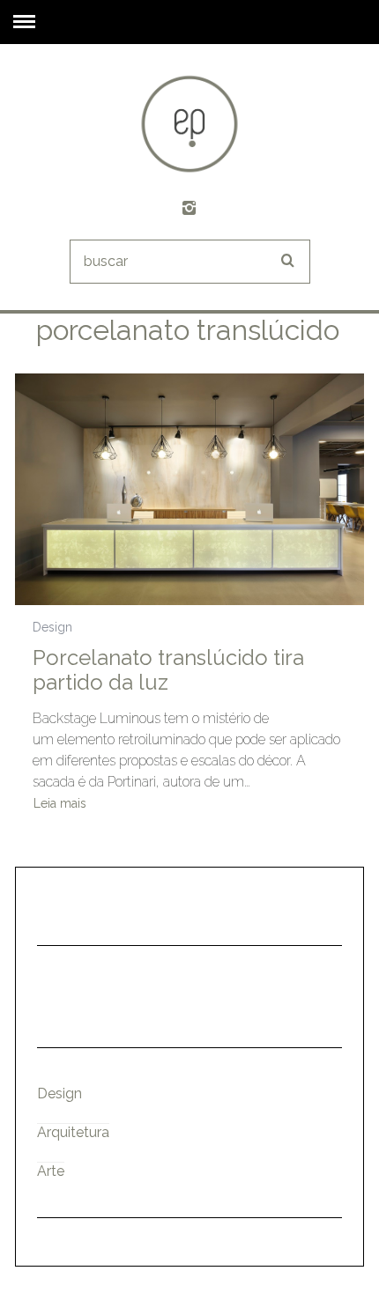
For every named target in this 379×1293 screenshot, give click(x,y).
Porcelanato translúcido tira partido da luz (168, 670)
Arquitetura (73, 1132)
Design (52, 627)
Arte (50, 1171)
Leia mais (59, 803)
